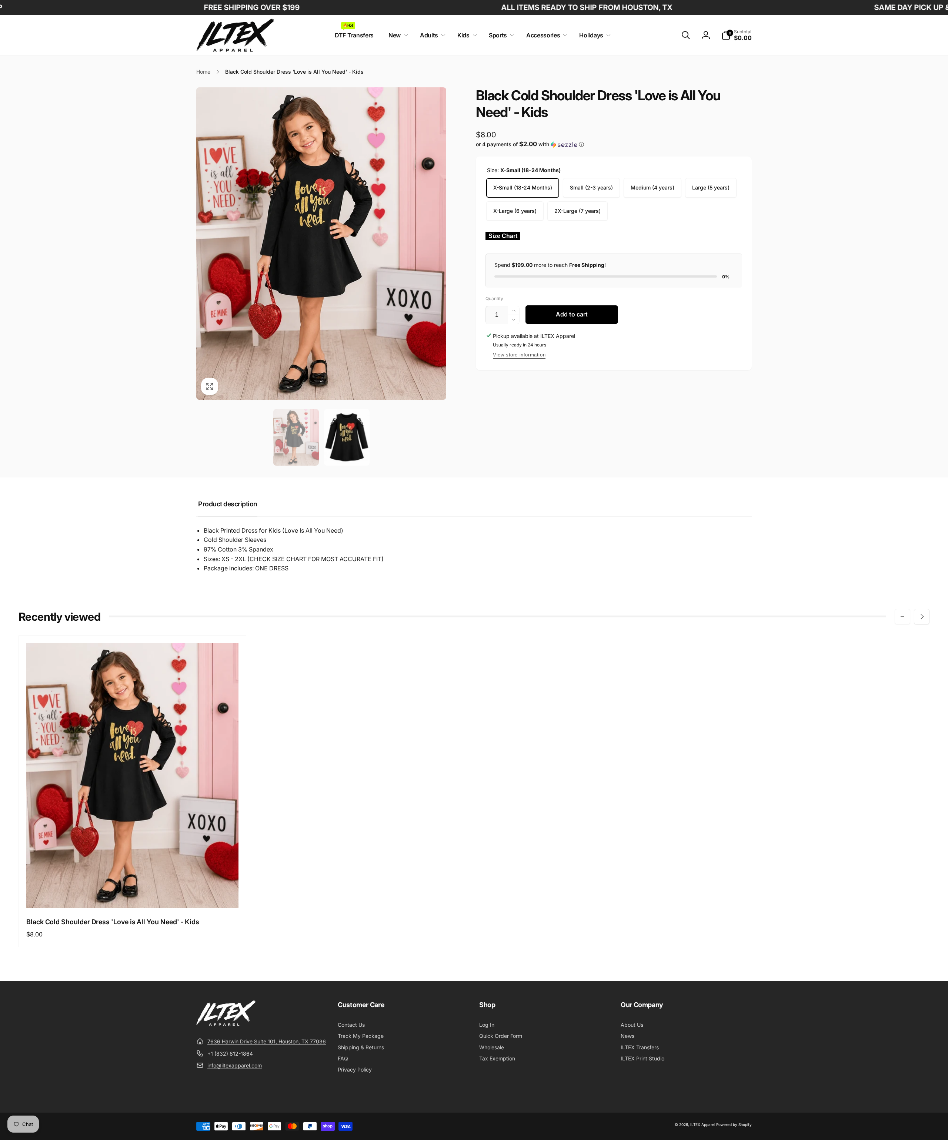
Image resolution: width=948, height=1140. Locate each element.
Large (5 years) (711, 187)
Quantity (494, 298)
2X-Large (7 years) (577, 211)
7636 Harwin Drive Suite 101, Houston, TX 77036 (266, 1041)
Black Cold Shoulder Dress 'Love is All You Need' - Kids (112, 922)
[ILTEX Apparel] (226, 1023)
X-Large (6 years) (515, 211)
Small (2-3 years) (591, 187)
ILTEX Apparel (702, 1124)
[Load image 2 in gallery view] (347, 437)
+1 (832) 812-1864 (230, 1053)
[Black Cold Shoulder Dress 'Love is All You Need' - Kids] (133, 894)
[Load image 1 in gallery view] (296, 437)
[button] (397, 35)
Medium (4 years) (652, 187)
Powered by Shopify (734, 1124)
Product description (227, 504)
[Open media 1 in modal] (321, 243)
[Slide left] (902, 616)
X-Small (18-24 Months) (522, 187)
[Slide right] (921, 616)
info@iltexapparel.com (234, 1065)
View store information (519, 355)
